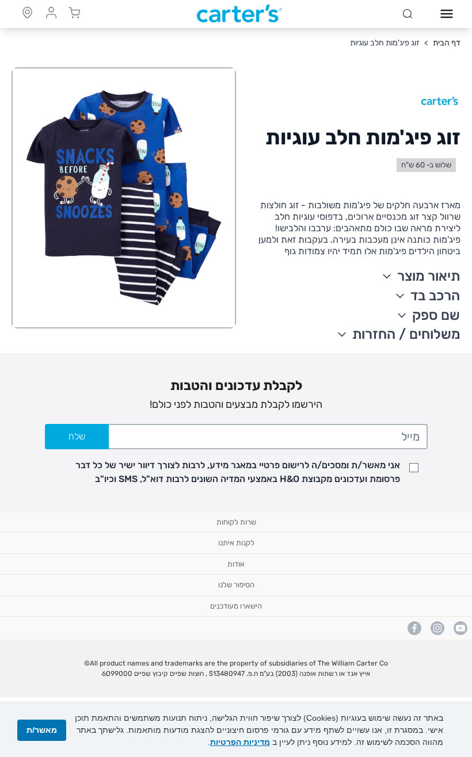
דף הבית (446, 43)
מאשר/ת (41, 730)
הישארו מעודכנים (236, 606)
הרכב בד (435, 296)
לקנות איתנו (236, 542)
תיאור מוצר (428, 276)
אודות (236, 564)
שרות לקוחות (236, 522)
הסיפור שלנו (236, 584)
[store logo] (239, 14)
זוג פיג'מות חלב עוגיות (385, 43)
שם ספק (436, 315)
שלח (76, 436)
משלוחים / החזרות (406, 334)
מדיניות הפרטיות (240, 742)
